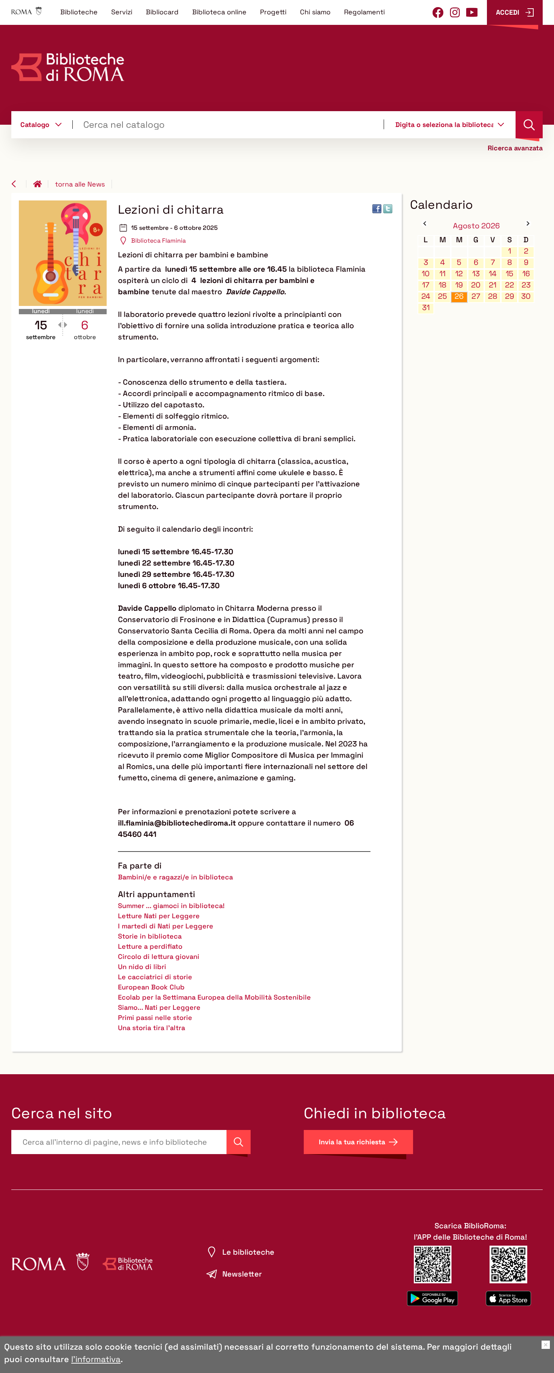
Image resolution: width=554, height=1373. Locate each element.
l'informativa (96, 1359)
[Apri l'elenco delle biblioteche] (500, 124)
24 (425, 296)
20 (476, 285)
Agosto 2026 (476, 226)
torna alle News (80, 184)
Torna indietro (18, 184)
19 (459, 285)
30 (526, 296)
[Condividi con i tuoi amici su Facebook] (376, 208)
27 (475, 296)
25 (442, 296)
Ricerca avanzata (515, 148)
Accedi (507, 12)
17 (425, 285)
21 (492, 285)
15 (509, 273)
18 (442, 285)
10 (426, 273)
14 (493, 273)
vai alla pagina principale (40, 184)
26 (459, 296)
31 (426, 307)
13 (476, 273)
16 (526, 273)
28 (492, 296)
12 (459, 273)
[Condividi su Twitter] (387, 208)
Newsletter (242, 1274)
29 (509, 296)
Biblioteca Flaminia (158, 241)
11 (442, 273)
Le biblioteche (248, 1252)
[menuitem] (79, 11)
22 (509, 285)
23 (526, 285)
